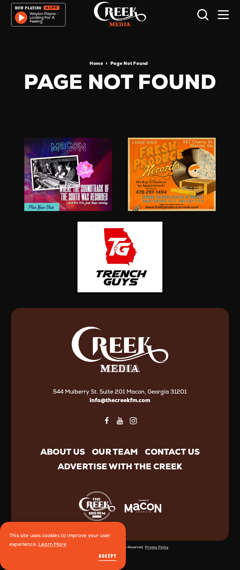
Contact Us (172, 451)
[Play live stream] (21, 17)
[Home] (120, 15)
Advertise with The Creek (120, 466)
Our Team (115, 451)
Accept (107, 556)
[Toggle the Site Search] (202, 14)
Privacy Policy (157, 547)
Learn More (52, 544)
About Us (62, 451)
